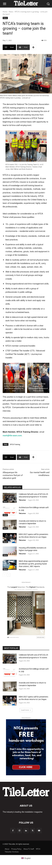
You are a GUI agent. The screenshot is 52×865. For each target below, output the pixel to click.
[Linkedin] (26, 830)
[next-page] (8, 575)
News (11, 12)
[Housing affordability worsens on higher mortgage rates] (10, 552)
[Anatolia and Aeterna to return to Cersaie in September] (10, 525)
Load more (25, 710)
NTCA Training (15, 444)
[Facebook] (12, 830)
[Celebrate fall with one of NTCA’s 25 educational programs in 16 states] (10, 498)
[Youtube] (39, 830)
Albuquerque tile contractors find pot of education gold (13, 475)
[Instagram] (19, 830)
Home (5, 12)
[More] (33, 47)
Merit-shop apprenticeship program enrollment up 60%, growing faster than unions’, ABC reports (33, 563)
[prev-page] (4, 575)
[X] (32, 830)
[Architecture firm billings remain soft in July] (10, 511)
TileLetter (22, 500)
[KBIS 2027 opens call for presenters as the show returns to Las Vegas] (10, 538)
